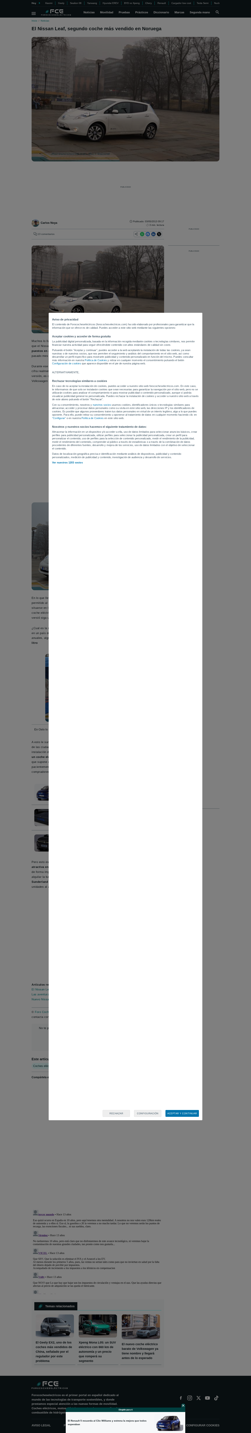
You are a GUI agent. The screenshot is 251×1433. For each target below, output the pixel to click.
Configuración (147, 1113)
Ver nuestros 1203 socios (67, 462)
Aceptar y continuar (182, 1113)
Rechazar (116, 1113)
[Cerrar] (183, 1405)
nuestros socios (102, 404)
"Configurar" (59, 418)
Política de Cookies (96, 360)
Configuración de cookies (66, 363)
